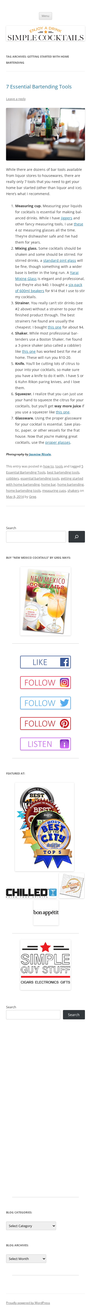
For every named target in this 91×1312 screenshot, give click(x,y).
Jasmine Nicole (40, 454)
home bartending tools (23, 490)
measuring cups (54, 490)
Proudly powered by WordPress (28, 1303)
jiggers (66, 218)
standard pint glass (59, 260)
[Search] (77, 537)
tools (59, 466)
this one (54, 327)
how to (48, 466)
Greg (32, 496)
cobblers (12, 478)
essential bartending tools (39, 478)
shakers (73, 490)
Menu (45, 16)
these (78, 224)
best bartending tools (63, 472)
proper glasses (57, 442)
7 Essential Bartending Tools (39, 86)
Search (11, 528)
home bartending (70, 484)
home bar (48, 484)
